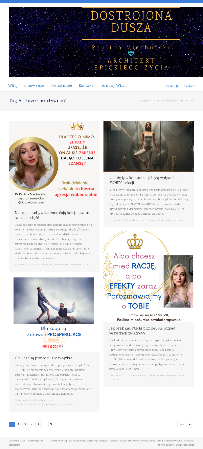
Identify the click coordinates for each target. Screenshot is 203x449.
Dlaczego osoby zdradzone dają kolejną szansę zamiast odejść (53, 216)
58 (51, 424)
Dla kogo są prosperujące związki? (43, 358)
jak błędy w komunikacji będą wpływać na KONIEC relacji (144, 181)
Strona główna (144, 101)
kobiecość (59, 265)
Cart (173, 86)
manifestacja (34, 404)
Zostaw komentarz (43, 265)
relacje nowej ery (73, 265)
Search (191, 86)
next (190, 424)
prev (181, 424)
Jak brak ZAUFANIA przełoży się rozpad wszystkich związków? (142, 331)
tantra (180, 375)
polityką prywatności (130, 441)
